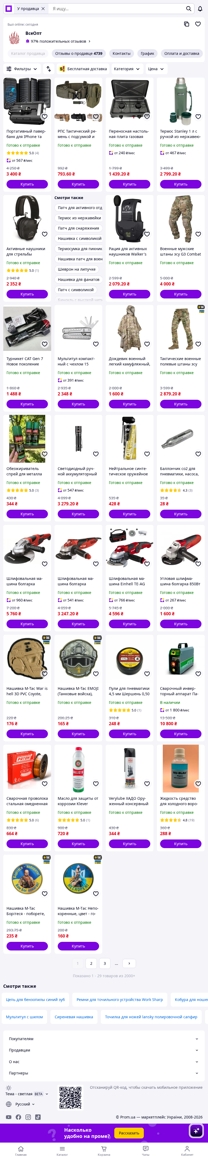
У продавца (28, 8)
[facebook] (18, 1117)
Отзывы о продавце (78, 53)
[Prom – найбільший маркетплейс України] (9, 9)
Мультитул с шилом (24, 1016)
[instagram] (28, 1117)
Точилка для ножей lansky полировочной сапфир (151, 1016)
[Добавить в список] (44, 116)
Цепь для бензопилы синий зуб (35, 999)
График (147, 53)
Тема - (18, 1093)
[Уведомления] (200, 8)
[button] (27, 184)
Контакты (122, 53)
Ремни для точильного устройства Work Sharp (120, 999)
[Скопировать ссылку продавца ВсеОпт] (186, 24)
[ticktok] (38, 1117)
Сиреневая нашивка (74, 1016)
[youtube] (8, 1117)
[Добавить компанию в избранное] (198, 24)
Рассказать (129, 1133)
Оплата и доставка (181, 53)
